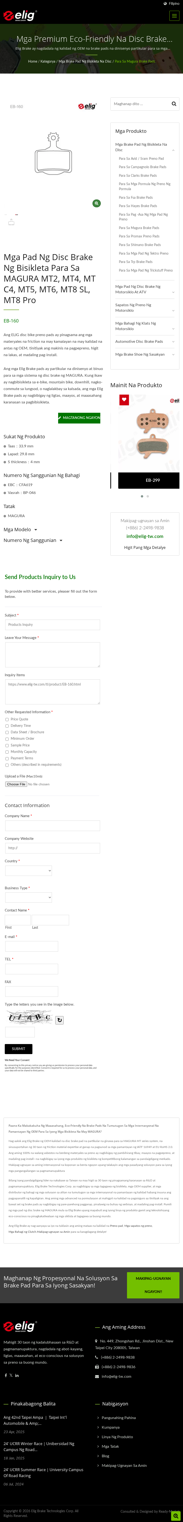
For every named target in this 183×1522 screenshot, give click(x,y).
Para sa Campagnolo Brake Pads (142, 167)
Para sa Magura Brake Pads (135, 61)
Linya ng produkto (117, 1437)
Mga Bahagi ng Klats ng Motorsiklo (135, 326)
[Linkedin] (17, 1375)
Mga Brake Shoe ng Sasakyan (140, 354)
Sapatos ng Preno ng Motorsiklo (133, 307)
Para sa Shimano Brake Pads (140, 245)
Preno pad (116, 1225)
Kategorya (48, 61)
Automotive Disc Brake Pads (139, 341)
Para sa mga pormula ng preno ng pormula (144, 186)
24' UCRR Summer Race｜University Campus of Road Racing (43, 1472)
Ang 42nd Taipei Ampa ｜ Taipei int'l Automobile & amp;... (35, 1420)
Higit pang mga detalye (145, 547)
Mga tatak (110, 1446)
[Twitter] (11, 1375)
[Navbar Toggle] (174, 16)
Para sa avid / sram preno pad (141, 159)
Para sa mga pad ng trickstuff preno (146, 270)
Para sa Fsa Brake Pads (136, 197)
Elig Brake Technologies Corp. (52, 1511)
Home (32, 61)
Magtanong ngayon (81, 418)
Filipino (174, 3)
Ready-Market (169, 1511)
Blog (105, 1456)
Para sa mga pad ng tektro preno (143, 253)
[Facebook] (6, 1375)
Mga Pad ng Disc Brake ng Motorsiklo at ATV (137, 289)
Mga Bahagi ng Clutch (22, 1231)
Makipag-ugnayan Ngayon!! (153, 1285)
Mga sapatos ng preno (138, 1225)
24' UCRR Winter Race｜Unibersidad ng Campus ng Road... (39, 1446)
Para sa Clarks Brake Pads (138, 175)
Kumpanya (111, 1427)
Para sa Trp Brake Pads (135, 262)
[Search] (174, 104)
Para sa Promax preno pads (139, 236)
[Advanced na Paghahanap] (176, 1516)
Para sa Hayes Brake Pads (138, 206)
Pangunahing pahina (119, 1418)
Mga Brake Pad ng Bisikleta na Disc (85, 61)
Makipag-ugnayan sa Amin (53, 1231)
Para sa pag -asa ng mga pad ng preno (143, 217)
